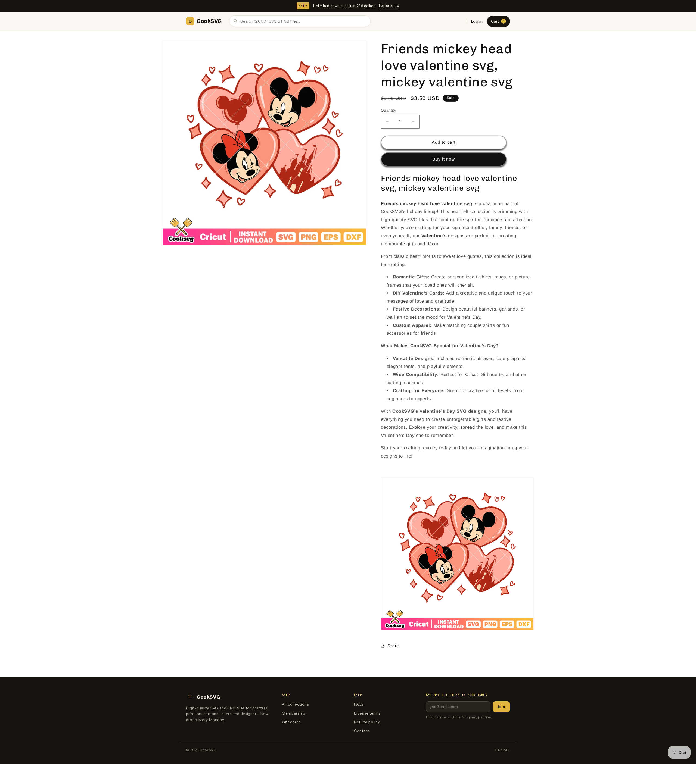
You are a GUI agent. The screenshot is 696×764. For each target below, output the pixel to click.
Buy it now (443, 159)
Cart (497, 21)
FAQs (359, 704)
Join (501, 706)
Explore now (389, 5)
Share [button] (393, 646)
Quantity (388, 110)
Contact (361, 731)
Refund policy (367, 722)
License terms (367, 713)
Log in (477, 21)
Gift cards (291, 722)
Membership (293, 713)
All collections (295, 704)
